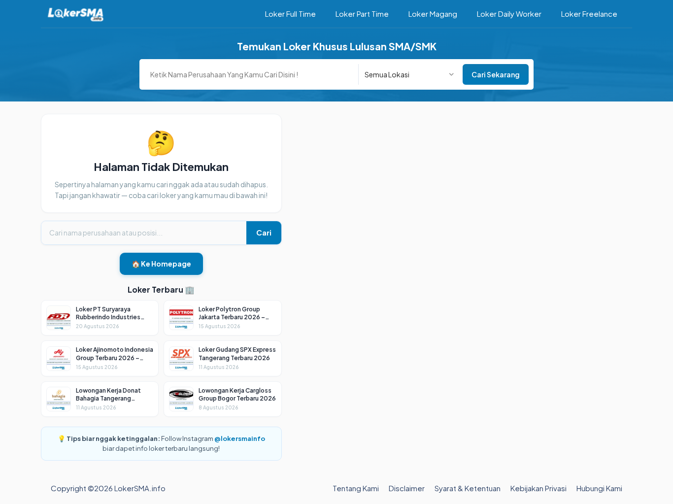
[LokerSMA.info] (75, 13)
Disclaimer (407, 488)
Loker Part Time (362, 13)
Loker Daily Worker (509, 13)
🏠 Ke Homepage (161, 263)
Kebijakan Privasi (538, 488)
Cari (263, 232)
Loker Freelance (589, 13)
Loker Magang (432, 13)
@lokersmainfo (239, 438)
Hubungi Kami (599, 488)
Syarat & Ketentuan (468, 488)
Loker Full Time (290, 13)
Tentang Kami (356, 488)
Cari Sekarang (495, 74)
